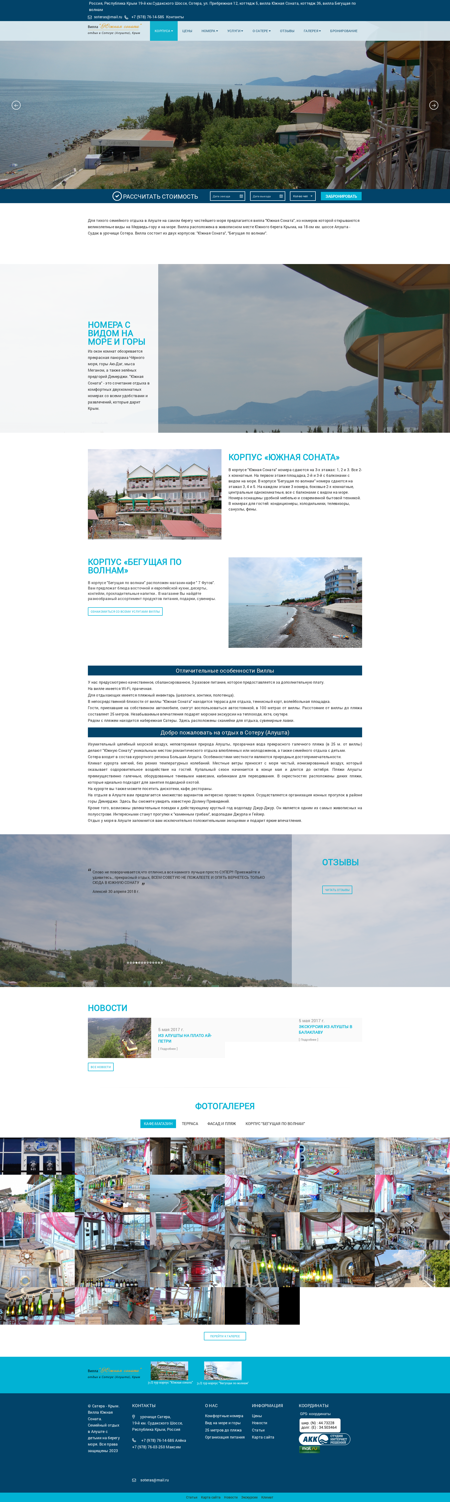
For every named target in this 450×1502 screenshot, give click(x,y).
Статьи (191, 1497)
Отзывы (287, 31)
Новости (231, 1497)
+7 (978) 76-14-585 (147, 16)
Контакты (175, 16)
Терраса (190, 1123)
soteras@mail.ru (108, 16)
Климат (267, 1497)
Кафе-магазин (158, 1123)
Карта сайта (211, 1497)
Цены (187, 31)
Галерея (311, 31)
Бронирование (343, 31)
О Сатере (261, 31)
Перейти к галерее (225, 1336)
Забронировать (341, 196)
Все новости (101, 1067)
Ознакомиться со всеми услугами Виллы (125, 611)
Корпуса (163, 31)
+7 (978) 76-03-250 (148, 1446)
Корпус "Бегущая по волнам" (275, 1123)
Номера (209, 31)
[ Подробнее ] (168, 1049)
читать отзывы (337, 890)
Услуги (234, 31)
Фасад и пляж (221, 1123)
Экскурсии (249, 1497)
